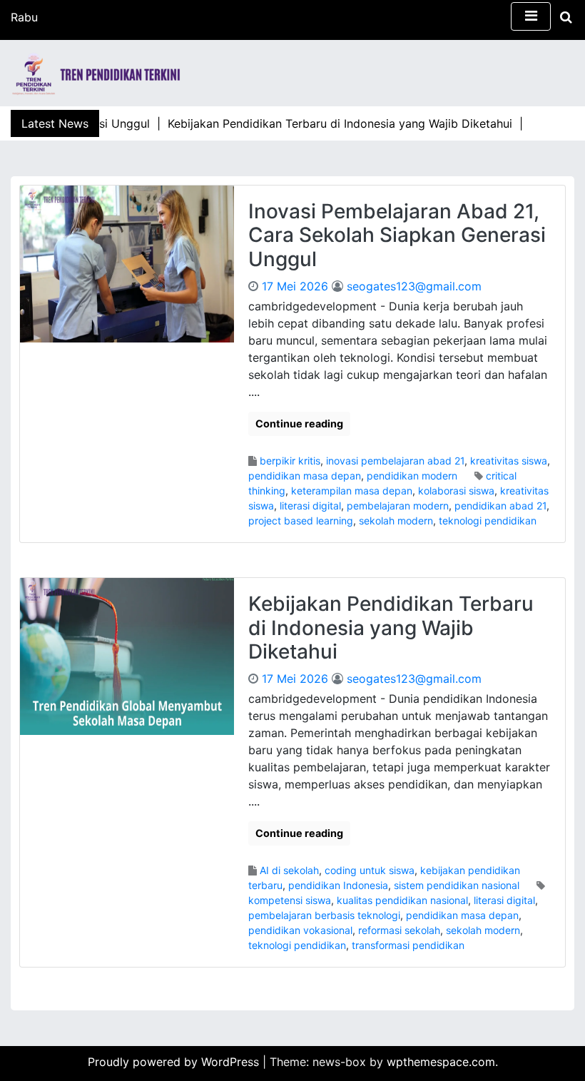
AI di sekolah (289, 870)
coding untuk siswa (369, 870)
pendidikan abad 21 (500, 505)
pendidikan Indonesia (338, 885)
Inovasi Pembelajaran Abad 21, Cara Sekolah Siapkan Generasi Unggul (397, 235)
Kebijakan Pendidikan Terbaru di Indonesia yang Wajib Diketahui (391, 628)
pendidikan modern (412, 476)
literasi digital (310, 505)
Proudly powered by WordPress (175, 1062)
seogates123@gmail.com (414, 286)
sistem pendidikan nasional (456, 885)
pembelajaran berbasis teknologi (324, 915)
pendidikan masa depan (304, 476)
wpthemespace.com (441, 1062)
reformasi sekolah (399, 930)
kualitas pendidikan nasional (402, 900)
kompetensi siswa (289, 900)
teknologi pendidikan (487, 520)
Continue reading (299, 423)
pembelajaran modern (398, 505)
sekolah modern (396, 520)
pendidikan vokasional (300, 930)
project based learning (300, 520)
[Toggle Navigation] (531, 16)
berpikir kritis (290, 461)
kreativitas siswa (508, 461)
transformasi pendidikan (408, 945)
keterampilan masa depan (351, 490)
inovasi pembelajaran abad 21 (395, 461)
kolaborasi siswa (456, 490)
